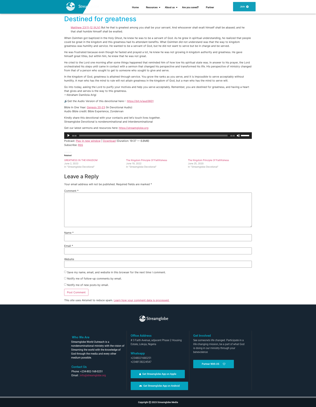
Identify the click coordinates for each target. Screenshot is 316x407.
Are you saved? (190, 7)
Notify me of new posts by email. (88, 285)
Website (69, 259)
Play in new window (88, 140)
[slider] (245, 135)
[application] (158, 135)
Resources (152, 7)
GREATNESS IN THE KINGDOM (80, 160)
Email (68, 245)
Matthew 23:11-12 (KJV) (85, 27)
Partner (210, 7)
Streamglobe (89, 6)
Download (109, 140)
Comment (71, 190)
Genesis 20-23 (96, 107)
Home (135, 7)
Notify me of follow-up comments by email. (94, 278)
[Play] (68, 135)
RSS (80, 145)
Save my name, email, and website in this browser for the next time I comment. (116, 272)
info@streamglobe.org (93, 375)
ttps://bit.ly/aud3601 (141, 101)
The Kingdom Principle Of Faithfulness (146, 160)
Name (69, 232)
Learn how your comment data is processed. (141, 300)
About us (170, 7)
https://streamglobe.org (133, 127)
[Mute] (238, 135)
